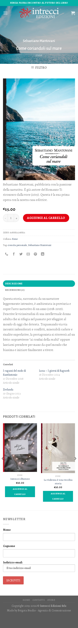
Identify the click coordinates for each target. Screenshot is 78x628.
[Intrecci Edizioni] (39, 13)
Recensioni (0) (15, 290)
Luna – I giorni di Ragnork (54, 371)
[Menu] (5, 13)
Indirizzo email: (13, 562)
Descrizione (14, 283)
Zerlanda (8, 389)
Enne (39, 55)
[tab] (39, 283)
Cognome (9, 546)
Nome (7, 530)
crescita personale (17, 245)
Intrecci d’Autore (20, 479)
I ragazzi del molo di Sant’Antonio (14, 373)
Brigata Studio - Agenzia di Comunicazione (44, 610)
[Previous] (3, 466)
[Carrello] (73, 13)
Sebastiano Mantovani (39, 41)
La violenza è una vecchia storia (58, 481)
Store (51, 600)
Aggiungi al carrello (46, 218)
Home (26, 600)
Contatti (39, 600)
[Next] (75, 466)
